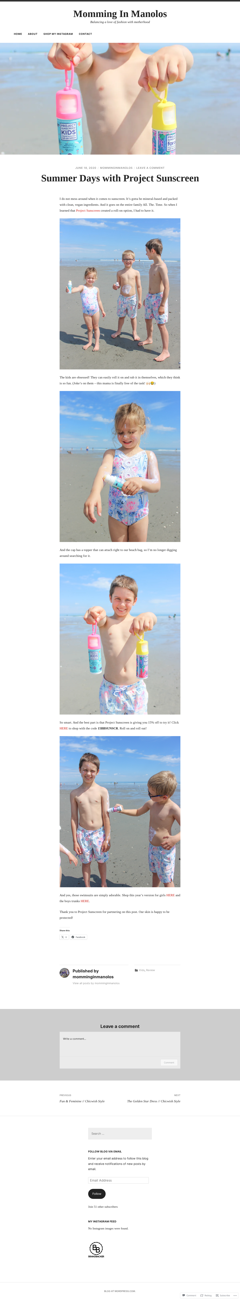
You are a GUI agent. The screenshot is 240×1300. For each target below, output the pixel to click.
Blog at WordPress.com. (120, 1291)
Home (18, 33)
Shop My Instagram (58, 33)
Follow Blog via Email (105, 1151)
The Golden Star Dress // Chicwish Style (153, 1098)
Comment (169, 1062)
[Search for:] (120, 1133)
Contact (85, 33)
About (33, 33)
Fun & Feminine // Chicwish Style (82, 1098)
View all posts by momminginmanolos (96, 983)
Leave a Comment (150, 167)
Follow (96, 1193)
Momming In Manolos (120, 13)
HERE (64, 728)
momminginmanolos (116, 167)
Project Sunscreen (88, 210)
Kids (142, 970)
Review (150, 970)
